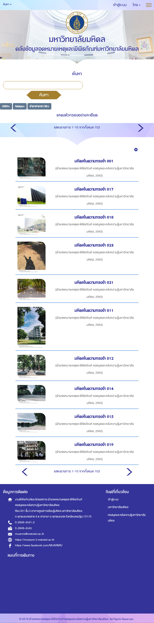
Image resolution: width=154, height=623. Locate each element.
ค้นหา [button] (6, 4)
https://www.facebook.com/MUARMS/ (39, 545)
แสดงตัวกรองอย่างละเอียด (77, 115)
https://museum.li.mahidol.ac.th (34, 539)
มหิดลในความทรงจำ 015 (94, 416)
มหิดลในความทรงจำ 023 (94, 245)
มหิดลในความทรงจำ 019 (94, 444)
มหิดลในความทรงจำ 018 (94, 217)
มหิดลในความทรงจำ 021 (94, 282)
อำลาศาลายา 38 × (39, 106)
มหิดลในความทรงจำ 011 (94, 310)
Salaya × (19, 106)
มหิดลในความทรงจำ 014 (94, 388)
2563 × (6, 106)
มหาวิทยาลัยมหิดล (118, 507)
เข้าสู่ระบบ (113, 499)
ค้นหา (44, 94)
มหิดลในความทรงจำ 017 (94, 189)
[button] (137, 5)
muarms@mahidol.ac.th (29, 533)
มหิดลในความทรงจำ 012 (94, 358)
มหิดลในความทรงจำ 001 (94, 161)
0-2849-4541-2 (25, 522)
